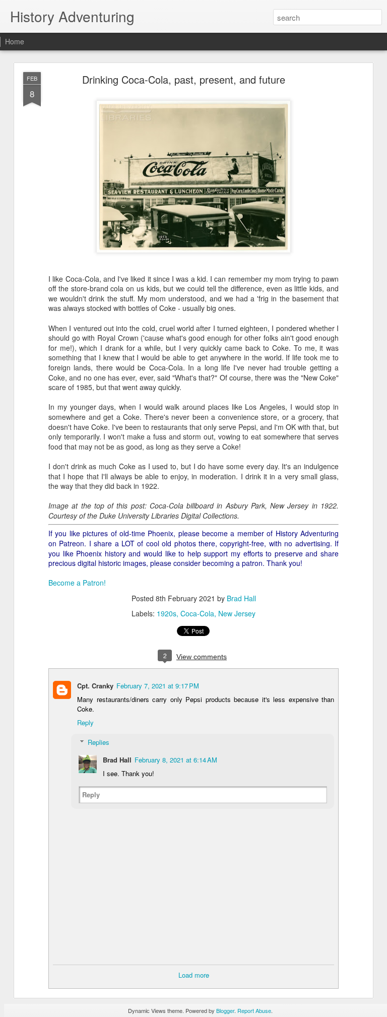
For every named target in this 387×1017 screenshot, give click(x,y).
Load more (193, 975)
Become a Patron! (77, 583)
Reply (85, 722)
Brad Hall (241, 598)
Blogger (225, 1010)
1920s (166, 613)
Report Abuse (254, 1010)
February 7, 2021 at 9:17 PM (157, 685)
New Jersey (236, 613)
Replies (98, 742)
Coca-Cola (197, 613)
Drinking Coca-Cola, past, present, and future (183, 79)
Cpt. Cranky (95, 685)
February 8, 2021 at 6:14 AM (176, 760)
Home (14, 41)
